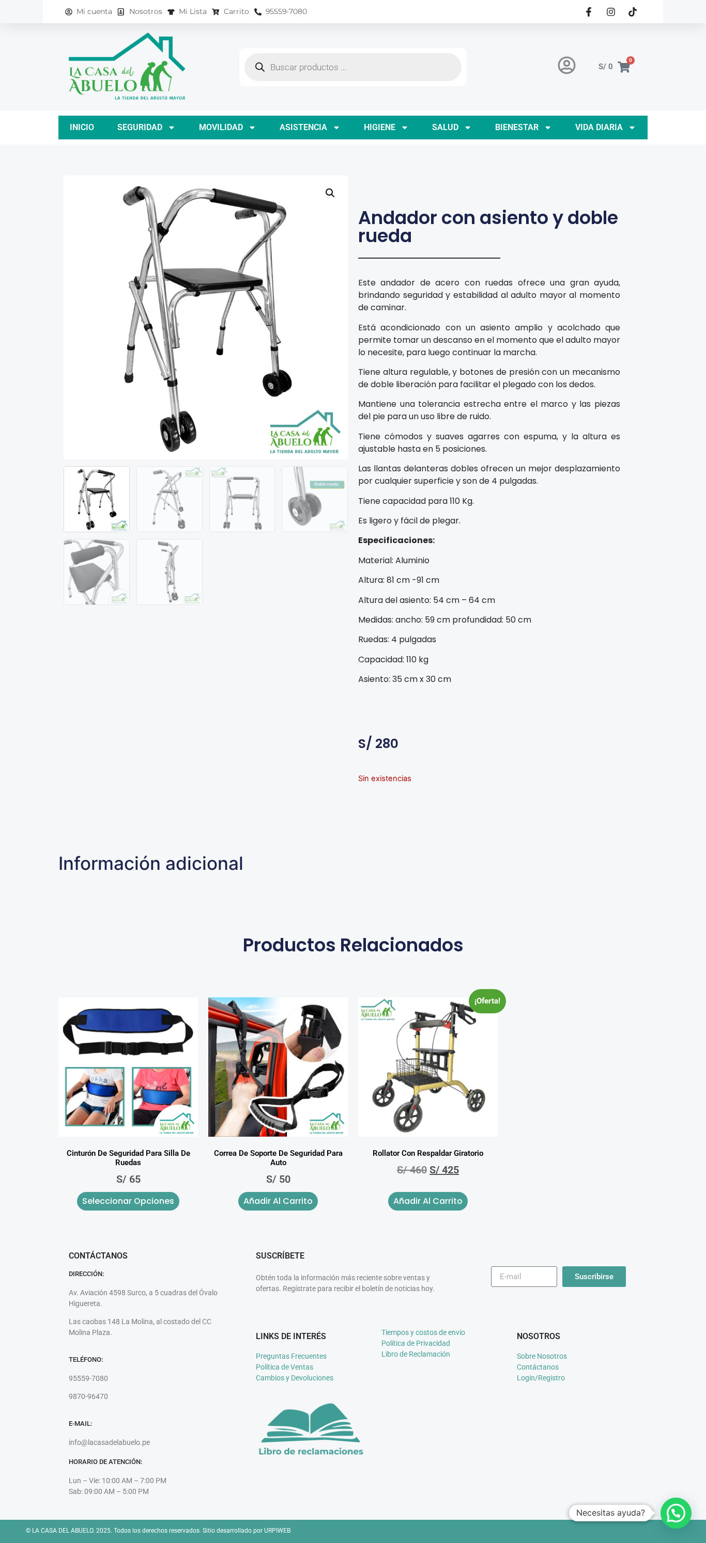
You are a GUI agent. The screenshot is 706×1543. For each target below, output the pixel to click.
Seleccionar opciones (128, 1201)
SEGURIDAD (139, 127)
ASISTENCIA (303, 127)
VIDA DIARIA (599, 127)
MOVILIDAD (221, 127)
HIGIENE (379, 127)
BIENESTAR (517, 127)
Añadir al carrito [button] (278, 1201)
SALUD (445, 127)
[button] (330, 193)
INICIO (82, 127)
